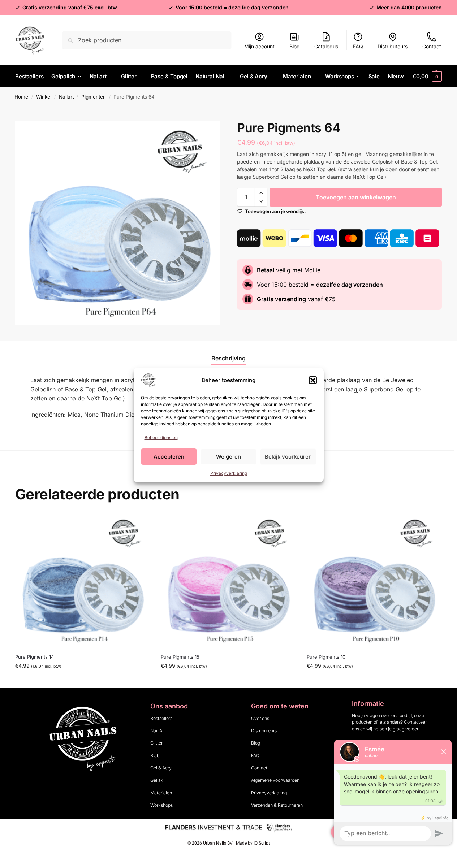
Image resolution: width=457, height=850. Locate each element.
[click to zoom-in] (117, 223)
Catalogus (326, 46)
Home (21, 97)
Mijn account (259, 46)
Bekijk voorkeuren (288, 456)
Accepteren (169, 456)
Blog (294, 46)
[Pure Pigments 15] (228, 580)
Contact (431, 46)
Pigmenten (93, 97)
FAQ (358, 46)
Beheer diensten (161, 437)
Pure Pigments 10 (326, 657)
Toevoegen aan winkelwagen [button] (83, 681)
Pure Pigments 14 (34, 657)
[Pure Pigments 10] (374, 580)
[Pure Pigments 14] (82, 580)
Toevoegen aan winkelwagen (356, 197)
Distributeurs (393, 46)
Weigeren (228, 456)
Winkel (43, 97)
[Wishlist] (139, 524)
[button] (312, 380)
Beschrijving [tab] (228, 358)
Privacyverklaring (228, 473)
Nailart (66, 97)
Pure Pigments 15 (180, 657)
